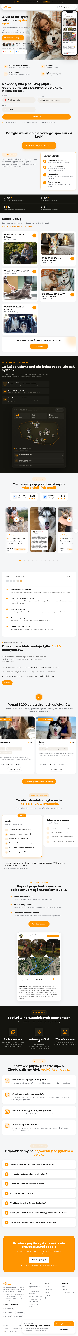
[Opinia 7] (45, 560)
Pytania (64, 1287)
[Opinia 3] (28, 560)
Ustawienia (64, 1329)
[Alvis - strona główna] (7, 7)
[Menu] (72, 7)
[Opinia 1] (20, 560)
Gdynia (8, 1296)
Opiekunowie (49, 1289)
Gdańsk (15, 1294)
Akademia (48, 1295)
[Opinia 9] (54, 560)
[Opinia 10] (58, 560)
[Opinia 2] (24, 560)
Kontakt (64, 1289)
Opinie (47, 1292)
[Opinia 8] (49, 560)
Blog (46, 1298)
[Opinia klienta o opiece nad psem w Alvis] (43, 529)
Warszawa (9, 1294)
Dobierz (35, 117)
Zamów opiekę (13, 38)
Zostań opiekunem (68, 1292)
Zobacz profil (15, 769)
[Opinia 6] (41, 560)
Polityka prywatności (18, 1328)
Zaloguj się (65, 7)
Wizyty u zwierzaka (35, 1296)
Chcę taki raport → (39, 924)
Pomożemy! (39, 346)
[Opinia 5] (37, 560)
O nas (47, 1287)
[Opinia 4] (33, 560)
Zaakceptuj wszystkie (64, 1324)
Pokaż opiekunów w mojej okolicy (40, 782)
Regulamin (6, 1328)
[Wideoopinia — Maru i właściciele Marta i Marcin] (16, 519)
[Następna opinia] (76, 531)
